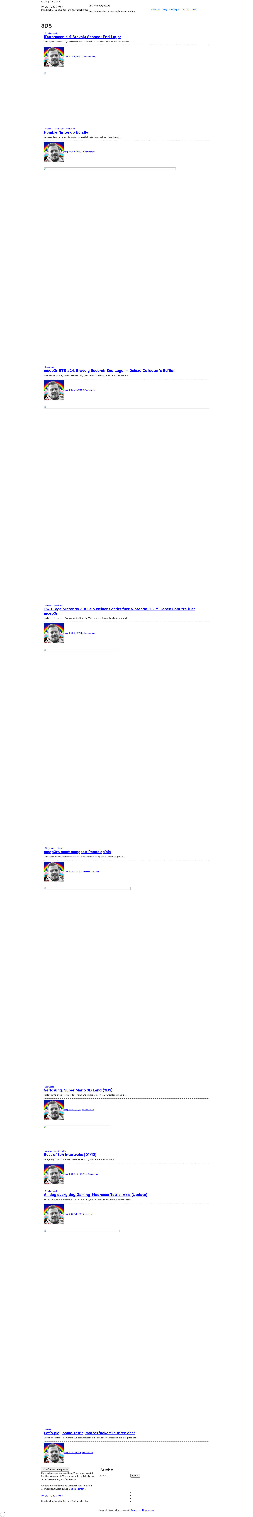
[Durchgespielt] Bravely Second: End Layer (82, 37)
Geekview (49, 367)
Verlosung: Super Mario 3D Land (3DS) (78, 1090)
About (194, 9)
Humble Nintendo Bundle (66, 132)
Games (48, 129)
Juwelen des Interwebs (64, 129)
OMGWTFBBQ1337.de (52, 6)
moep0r (67, 56)
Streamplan (174, 9)
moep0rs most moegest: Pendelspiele (77, 851)
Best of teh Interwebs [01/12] (70, 1154)
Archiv (185, 9)
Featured (155, 9)
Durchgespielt (51, 33)
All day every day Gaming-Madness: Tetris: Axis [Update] (95, 1194)
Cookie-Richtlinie (77, 1489)
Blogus (133, 1510)
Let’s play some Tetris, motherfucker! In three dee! (89, 1433)
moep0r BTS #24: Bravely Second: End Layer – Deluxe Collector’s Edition (110, 370)
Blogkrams (50, 848)
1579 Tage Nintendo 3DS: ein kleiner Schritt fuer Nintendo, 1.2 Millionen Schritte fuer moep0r (119, 611)
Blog (164, 9)
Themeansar (148, 1510)
